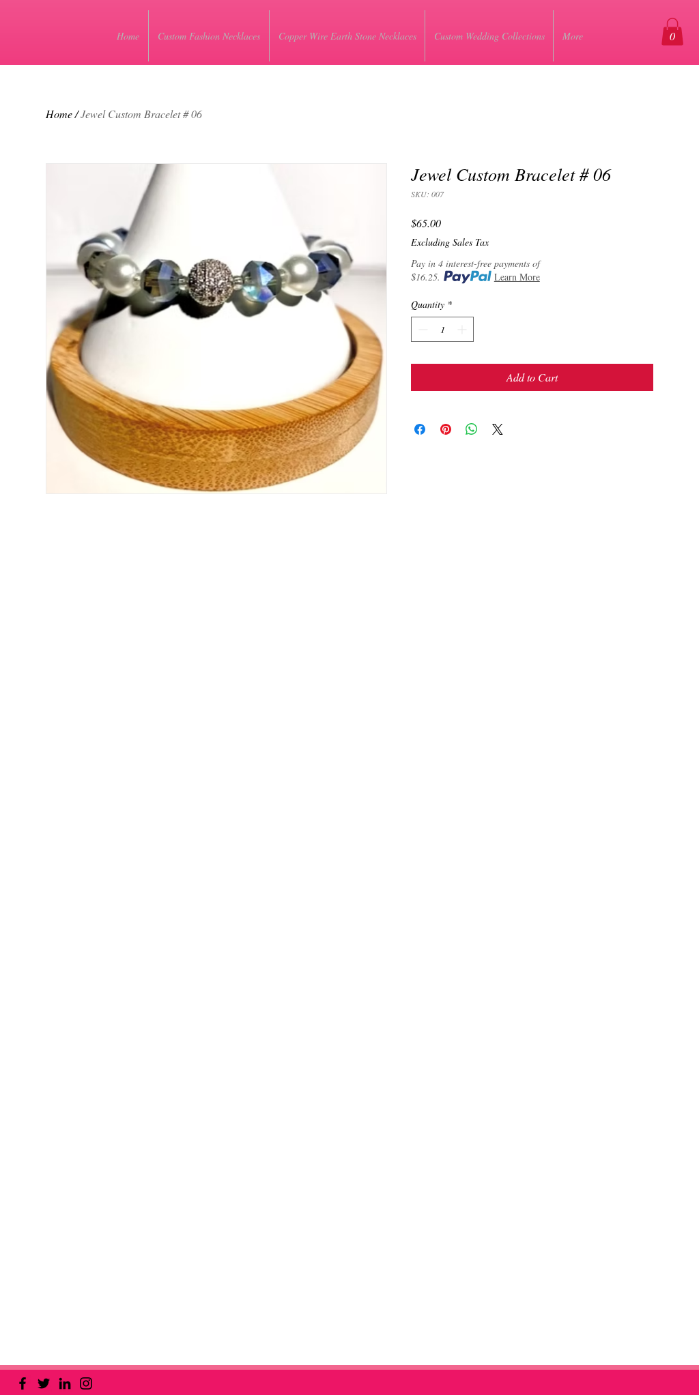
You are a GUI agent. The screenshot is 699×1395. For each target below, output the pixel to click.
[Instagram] (86, 1383)
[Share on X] (497, 429)
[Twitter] (43, 1383)
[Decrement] (421, 329)
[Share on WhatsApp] (471, 429)
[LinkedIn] (65, 1383)
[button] (672, 32)
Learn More (517, 276)
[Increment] (463, 329)
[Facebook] (22, 1383)
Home (59, 113)
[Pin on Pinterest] (446, 429)
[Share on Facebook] (420, 429)
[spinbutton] (442, 329)
